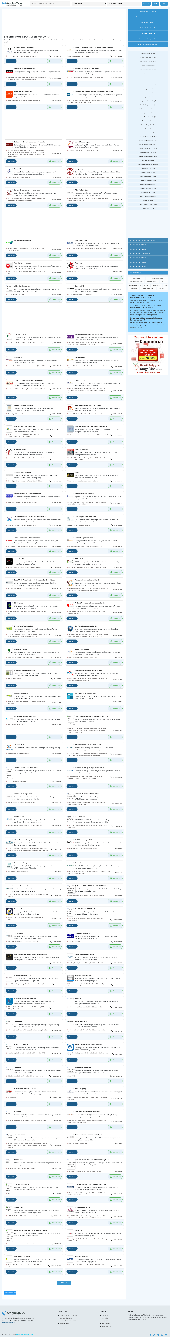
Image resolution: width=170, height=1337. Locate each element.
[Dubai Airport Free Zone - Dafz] (70, 519)
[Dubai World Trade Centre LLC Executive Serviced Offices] (9, 582)
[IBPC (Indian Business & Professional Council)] (70, 429)
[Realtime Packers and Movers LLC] (9, 773)
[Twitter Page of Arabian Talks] (154, 1334)
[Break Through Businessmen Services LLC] (9, 383)
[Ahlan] (70, 475)
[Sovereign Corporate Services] (9, 71)
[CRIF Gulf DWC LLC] (70, 819)
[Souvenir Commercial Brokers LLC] (71, 796)
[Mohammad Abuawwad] (71, 1069)
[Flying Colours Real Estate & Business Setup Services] (70, 50)
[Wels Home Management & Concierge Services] (9, 957)
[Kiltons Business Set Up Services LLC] (70, 747)
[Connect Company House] (9, 796)
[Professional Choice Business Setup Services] (9, 519)
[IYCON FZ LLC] (70, 383)
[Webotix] (70, 999)
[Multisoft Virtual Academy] (9, 94)
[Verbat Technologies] (70, 144)
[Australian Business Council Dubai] (70, 582)
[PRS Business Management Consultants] (70, 337)
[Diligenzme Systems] (9, 696)
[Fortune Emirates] (9, 1136)
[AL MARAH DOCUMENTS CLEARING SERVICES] (71, 889)
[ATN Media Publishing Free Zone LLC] (70, 71)
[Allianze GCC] (9, 1161)
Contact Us (105, 1315)
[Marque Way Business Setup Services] (70, 1047)
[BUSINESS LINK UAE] (9, 1046)
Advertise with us (107, 1326)
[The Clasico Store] (9, 651)
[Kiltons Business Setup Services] (9, 842)
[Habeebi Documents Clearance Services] (9, 540)
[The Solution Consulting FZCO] (9, 429)
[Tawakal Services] (70, 1023)
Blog (164, 3)
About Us (105, 1318)
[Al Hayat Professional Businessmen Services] (70, 605)
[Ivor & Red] (70, 1233)
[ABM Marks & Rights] (70, 192)
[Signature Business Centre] (70, 957)
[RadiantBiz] (9, 1068)
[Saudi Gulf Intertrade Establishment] (70, 1114)
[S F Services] (9, 605)
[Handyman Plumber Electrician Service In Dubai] (9, 1235)
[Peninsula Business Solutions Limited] (70, 408)
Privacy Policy (106, 1324)
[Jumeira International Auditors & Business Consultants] (70, 94)
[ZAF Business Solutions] (9, 243)
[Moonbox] (9, 1112)
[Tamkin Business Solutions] (9, 408)
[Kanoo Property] (70, 1091)
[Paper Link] (70, 865)
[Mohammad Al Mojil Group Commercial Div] (70, 770)
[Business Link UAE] (9, 337)
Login (155, 3)
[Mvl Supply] (9, 360)
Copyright (105, 1321)
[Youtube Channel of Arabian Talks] (166, 1334)
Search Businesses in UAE (68, 1321)
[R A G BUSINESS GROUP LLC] (70, 912)
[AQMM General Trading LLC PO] (9, 1091)
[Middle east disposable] (9, 1259)
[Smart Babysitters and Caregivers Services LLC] (71, 720)
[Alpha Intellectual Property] (70, 496)
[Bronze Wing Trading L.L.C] (9, 628)
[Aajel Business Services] (9, 265)
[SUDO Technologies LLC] (70, 842)
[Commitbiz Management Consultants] (9, 192)
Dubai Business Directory (68, 1315)
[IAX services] (9, 936)
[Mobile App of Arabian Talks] (158, 1334)
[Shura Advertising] (9, 865)
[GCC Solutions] (70, 561)
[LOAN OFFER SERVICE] (70, 936)
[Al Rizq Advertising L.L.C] (9, 978)
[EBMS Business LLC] (70, 651)
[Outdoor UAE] (70, 288)
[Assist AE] (9, 171)
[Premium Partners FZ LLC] (9, 475)
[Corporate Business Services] (70, 696)
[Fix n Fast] (70, 265)
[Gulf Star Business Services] (9, 911)
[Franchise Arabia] (9, 452)
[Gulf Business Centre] (70, 1210)
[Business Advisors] (70, 1259)
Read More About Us (9, 1322)
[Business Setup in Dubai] (70, 978)
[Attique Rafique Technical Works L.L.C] (70, 1137)
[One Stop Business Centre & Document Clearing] (70, 1187)
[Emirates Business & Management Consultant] (9, 144)
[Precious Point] (9, 747)
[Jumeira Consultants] (9, 888)
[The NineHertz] (9, 819)
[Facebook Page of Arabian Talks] (150, 1334)
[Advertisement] (57, 23)
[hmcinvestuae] (70, 360)
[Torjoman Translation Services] (9, 719)
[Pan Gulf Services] (70, 452)
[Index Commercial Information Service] (70, 673)
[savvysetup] (70, 171)
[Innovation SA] (9, 561)
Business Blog (64, 1324)
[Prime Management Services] (70, 540)
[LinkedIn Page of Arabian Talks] (162, 1334)
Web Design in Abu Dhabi (24, 1334)
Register (146, 3)
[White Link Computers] (9, 288)
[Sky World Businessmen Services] (70, 628)
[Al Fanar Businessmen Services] (9, 1001)
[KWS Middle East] (70, 243)
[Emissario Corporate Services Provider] (9, 496)
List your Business (66, 1318)
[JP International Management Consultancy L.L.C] (71, 1164)
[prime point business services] (9, 673)
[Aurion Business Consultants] (9, 50)
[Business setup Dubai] (9, 1187)
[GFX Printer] (9, 1023)
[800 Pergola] (9, 1208)
